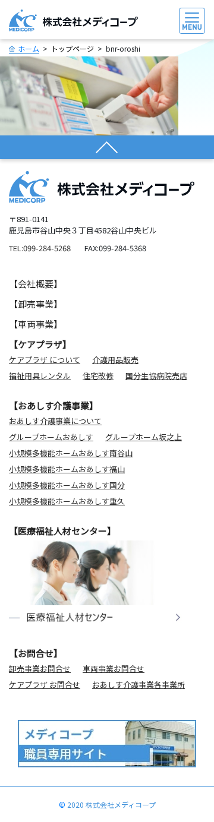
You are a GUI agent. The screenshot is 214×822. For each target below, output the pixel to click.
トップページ (72, 48)
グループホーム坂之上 (143, 436)
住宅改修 (98, 375)
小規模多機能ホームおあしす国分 (67, 485)
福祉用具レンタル (40, 375)
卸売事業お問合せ (40, 668)
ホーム (28, 48)
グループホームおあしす (51, 436)
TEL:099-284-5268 (40, 248)
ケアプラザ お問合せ (44, 684)
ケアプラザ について (44, 359)
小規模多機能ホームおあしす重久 (67, 501)
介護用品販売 (115, 359)
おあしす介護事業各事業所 (138, 684)
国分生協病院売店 (156, 375)
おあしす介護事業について (55, 420)
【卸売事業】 (35, 304)
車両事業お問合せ (113, 668)
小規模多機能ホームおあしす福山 (67, 469)
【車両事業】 (35, 324)
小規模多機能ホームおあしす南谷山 (71, 453)
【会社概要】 (35, 283)
